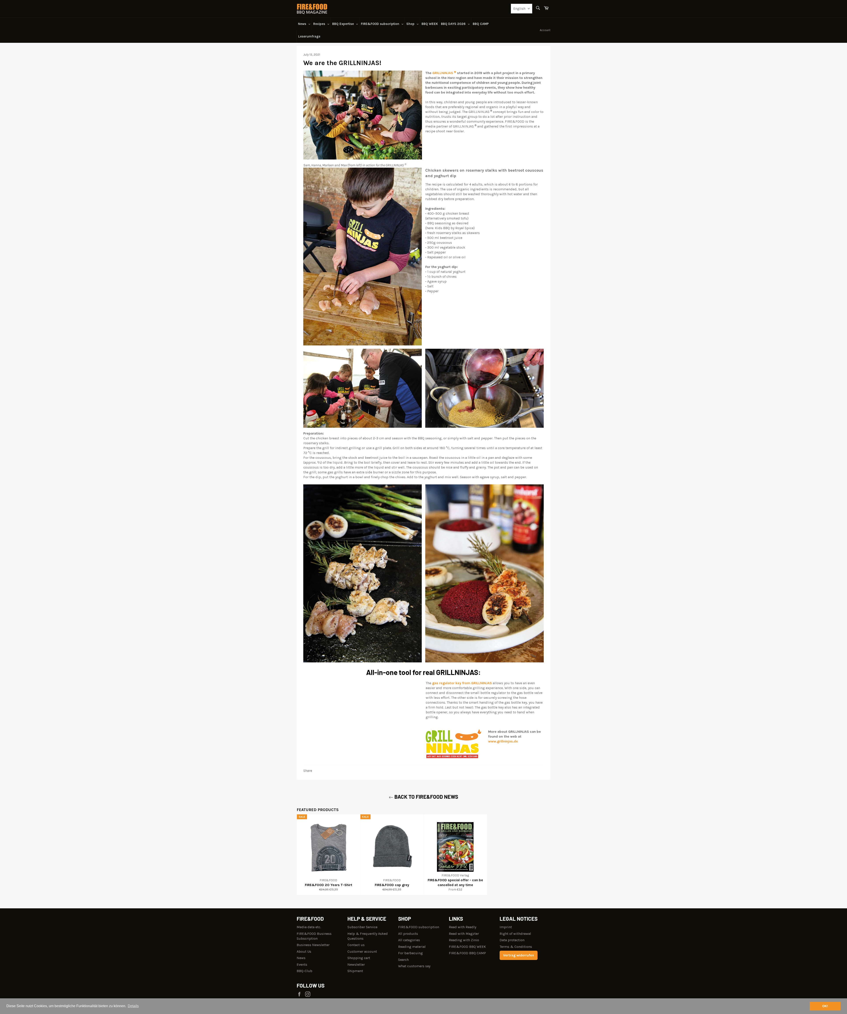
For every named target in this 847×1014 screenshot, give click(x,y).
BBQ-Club (304, 971)
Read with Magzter (464, 934)
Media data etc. (309, 927)
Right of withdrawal (515, 934)
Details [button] (133, 1006)
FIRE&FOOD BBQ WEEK (467, 947)
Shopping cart (358, 958)
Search (403, 960)
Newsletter (356, 964)
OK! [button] (825, 1006)
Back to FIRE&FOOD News (425, 796)
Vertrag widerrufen (518, 955)
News (301, 958)
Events (302, 964)
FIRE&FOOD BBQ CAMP (467, 953)
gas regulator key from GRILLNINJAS (462, 683)
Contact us (356, 945)
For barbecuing (410, 953)
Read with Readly (462, 927)
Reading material (412, 947)
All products (408, 934)
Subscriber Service (362, 927)
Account (545, 30)
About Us (304, 951)
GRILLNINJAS (444, 73)
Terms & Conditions (516, 947)
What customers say (414, 966)
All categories (409, 940)
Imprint (506, 927)
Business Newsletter (313, 945)
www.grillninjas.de (503, 741)
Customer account (362, 951)
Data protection (512, 940)
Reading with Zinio (464, 940)
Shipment (355, 971)
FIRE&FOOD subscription (418, 927)
